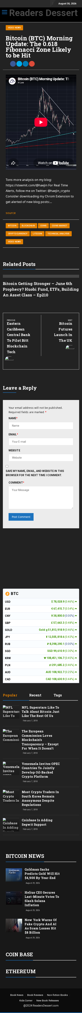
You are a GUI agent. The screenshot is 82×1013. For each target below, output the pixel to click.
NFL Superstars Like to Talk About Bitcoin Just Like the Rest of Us (40, 711)
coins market (59, 225)
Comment (16, 482)
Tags (58, 695)
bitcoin (12, 225)
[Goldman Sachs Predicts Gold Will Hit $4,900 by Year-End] (14, 874)
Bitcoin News (25, 856)
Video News (14, 27)
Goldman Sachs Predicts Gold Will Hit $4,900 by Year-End (42, 873)
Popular (10, 695)
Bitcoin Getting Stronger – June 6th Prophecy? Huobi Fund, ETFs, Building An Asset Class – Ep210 (41, 289)
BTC (14, 593)
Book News (16, 995)
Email (13, 434)
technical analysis (58, 233)
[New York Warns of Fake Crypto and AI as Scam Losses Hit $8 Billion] (14, 925)
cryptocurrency (17, 233)
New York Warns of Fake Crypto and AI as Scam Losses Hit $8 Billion (41, 926)
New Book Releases (47, 1000)
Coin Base (19, 954)
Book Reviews (35, 995)
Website (14, 450)
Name (13, 418)
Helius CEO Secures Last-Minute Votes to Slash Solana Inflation (42, 898)
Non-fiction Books (57, 995)
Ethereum (21, 971)
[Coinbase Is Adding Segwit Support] (11, 828)
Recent (35, 695)
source (11, 213)
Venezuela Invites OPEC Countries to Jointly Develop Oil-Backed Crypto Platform (41, 770)
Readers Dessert (43, 12)
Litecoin (37, 233)
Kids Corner (25, 1000)
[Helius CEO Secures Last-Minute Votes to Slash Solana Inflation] (14, 897)
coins (43, 225)
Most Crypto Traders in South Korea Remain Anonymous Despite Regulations (40, 798)
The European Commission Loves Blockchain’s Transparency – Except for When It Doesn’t (40, 739)
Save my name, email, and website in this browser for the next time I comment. (35, 473)
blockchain (28, 225)
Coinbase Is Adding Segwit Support (37, 822)
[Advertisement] (31, 558)
